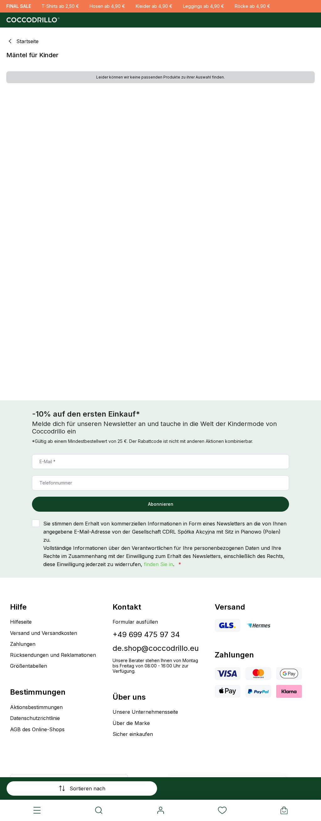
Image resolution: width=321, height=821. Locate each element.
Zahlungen (22, 644)
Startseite (27, 41)
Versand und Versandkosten (43, 633)
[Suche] (99, 810)
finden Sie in (158, 564)
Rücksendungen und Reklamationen (53, 655)
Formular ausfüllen (135, 622)
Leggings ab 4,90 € (203, 6)
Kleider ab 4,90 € (154, 6)
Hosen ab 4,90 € (107, 6)
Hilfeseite (21, 622)
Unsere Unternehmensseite (145, 712)
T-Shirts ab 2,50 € (60, 6)
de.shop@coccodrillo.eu (156, 648)
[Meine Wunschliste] (222, 810)
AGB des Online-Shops (37, 729)
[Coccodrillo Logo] (32, 20)
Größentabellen (28, 666)
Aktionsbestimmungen (36, 707)
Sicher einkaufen (133, 734)
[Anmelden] (161, 810)
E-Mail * (47, 461)
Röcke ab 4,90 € (252, 6)
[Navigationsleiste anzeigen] (37, 810)
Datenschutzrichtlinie (35, 718)
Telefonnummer (55, 482)
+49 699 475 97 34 (146, 634)
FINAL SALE (18, 6)
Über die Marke (131, 723)
